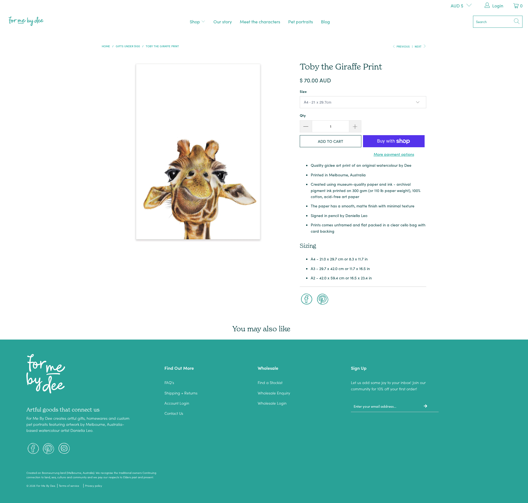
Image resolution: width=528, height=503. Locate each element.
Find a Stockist (270, 382)
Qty (303, 115)
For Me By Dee (45, 486)
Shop (195, 21)
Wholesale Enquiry (274, 393)
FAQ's (169, 382)
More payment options (394, 154)
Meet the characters (260, 21)
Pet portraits (300, 21)
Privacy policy (93, 486)
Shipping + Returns (180, 393)
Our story (222, 21)
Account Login (176, 403)
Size (303, 91)
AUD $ (457, 5)
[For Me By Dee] (26, 21)
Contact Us (173, 413)
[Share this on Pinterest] (323, 299)
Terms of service (69, 486)
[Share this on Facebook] (307, 299)
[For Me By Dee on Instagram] (64, 449)
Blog (325, 21)
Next (418, 46)
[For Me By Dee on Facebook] (33, 449)
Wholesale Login (272, 403)
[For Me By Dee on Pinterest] (49, 449)
